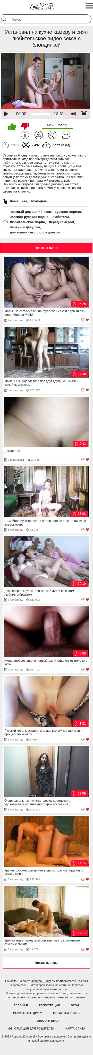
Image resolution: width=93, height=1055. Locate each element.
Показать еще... (46, 963)
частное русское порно (29, 217)
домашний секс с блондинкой (35, 232)
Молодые (39, 201)
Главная (21, 1005)
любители (60, 217)
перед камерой (61, 222)
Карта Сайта (75, 1028)
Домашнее (18, 201)
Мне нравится (12, 126)
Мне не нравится (25, 126)
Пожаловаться (38, 135)
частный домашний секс (30, 212)
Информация (25, 135)
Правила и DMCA (46, 1020)
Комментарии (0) (66, 135)
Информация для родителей (31, 1028)
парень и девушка (25, 227)
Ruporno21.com (41, 980)
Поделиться (52, 135)
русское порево (68, 212)
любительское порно (27, 222)
